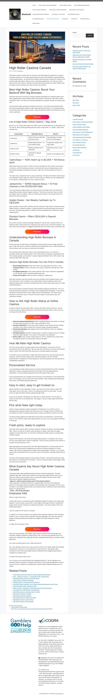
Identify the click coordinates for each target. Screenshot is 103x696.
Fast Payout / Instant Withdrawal (57, 9)
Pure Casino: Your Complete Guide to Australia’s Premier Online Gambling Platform (32, 608)
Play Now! (37, 117)
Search (75, 32)
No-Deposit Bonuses (38, 18)
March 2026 (76, 105)
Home (34, 5)
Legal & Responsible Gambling (40, 14)
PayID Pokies (36, 23)
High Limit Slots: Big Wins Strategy (83, 64)
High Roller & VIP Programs (76, 9)
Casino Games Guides (65, 5)
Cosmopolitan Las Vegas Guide (19, 607)
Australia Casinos (85, 18)
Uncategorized (77, 152)
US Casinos (74, 18)
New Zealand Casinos (73, 14)
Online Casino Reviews (53, 18)
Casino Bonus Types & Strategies (47, 5)
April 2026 (76, 103)
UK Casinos (65, 18)
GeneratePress (59, 693)
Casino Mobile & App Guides (81, 5)
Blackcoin (26, 14)
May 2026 (76, 100)
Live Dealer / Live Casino (58, 14)
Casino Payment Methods (39, 9)
